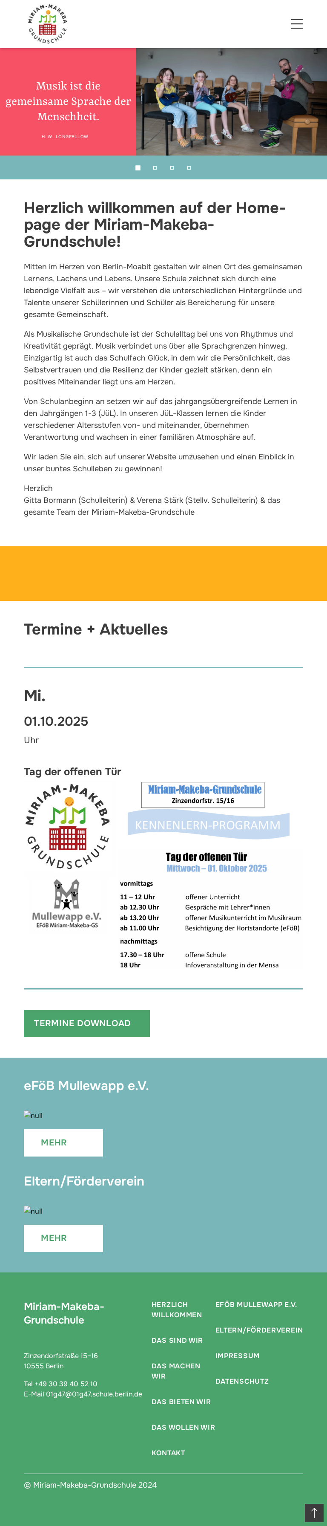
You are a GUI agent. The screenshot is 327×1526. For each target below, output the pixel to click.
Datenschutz (242, 1381)
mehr (54, 1142)
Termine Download (82, 1023)
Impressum (237, 1355)
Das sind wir (177, 1340)
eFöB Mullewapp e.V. (256, 1304)
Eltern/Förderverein (259, 1330)
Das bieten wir (181, 1401)
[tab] (137, 167)
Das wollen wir (183, 1427)
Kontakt (168, 1452)
